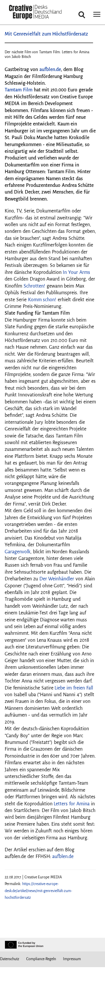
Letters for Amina (72, 803)
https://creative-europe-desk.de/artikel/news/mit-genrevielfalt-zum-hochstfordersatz (38, 891)
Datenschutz (9, 959)
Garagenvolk (17, 551)
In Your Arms (76, 272)
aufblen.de (50, 69)
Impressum (72, 959)
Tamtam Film (18, 90)
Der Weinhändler (56, 579)
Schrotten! (34, 286)
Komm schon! (42, 299)
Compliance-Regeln (41, 959)
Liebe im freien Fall (74, 688)
